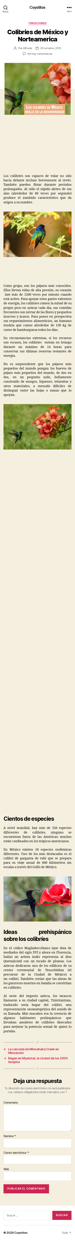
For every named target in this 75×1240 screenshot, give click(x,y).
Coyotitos (37, 7)
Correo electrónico (16, 1152)
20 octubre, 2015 (50, 48)
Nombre (9, 1136)
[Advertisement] (34, 148)
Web (6, 1169)
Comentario (10, 1102)
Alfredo (27, 48)
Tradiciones (37, 23)
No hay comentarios (40, 53)
